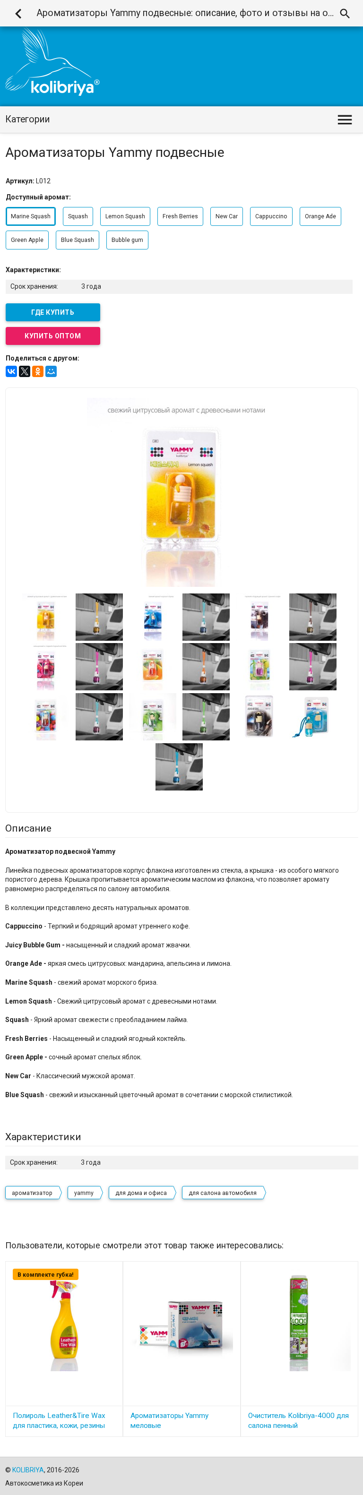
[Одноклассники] (37, 371)
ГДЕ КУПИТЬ (52, 312)
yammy (84, 1193)
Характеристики (43, 1137)
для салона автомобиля (223, 1193)
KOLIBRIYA (28, 1470)
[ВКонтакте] (11, 371)
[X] (24, 371)
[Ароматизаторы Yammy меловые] (181, 1319)
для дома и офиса (141, 1193)
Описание (28, 828)
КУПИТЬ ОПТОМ (53, 336)
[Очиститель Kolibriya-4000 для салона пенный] (299, 1319)
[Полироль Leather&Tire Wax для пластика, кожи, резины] (64, 1319)
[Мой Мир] (51, 371)
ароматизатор (32, 1193)
